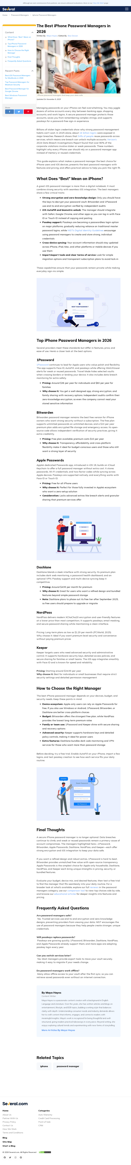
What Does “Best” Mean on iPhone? (19, 38)
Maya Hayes (52, 36)
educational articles (65, 893)
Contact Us (8, 1125)
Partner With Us (10, 1118)
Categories (44, 1110)
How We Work (10, 1129)
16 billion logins (88, 132)
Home (5, 15)
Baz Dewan (73, 36)
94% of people (86, 136)
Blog (5, 1137)
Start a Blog (9, 1146)
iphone (44, 1066)
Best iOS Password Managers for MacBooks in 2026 (17, 76)
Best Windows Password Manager (16, 96)
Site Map (7, 1141)
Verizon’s (112, 139)
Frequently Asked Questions (19, 61)
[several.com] (9, 8)
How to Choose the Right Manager (18, 51)
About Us (7, 1114)
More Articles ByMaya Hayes (58, 1030)
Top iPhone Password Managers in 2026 (17, 45)
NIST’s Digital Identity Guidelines (86, 230)
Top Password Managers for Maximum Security (17, 83)
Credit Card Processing (49, 1118)
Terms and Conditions (13, 1132)
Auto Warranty (45, 1114)
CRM (40, 1125)
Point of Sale (44, 1122)
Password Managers (20, 15)
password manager (68, 1066)
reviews (94, 887)
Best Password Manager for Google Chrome (17, 90)
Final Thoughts (14, 57)
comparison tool (76, 890)
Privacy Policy (9, 1122)
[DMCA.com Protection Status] (44, 1152)
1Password (43, 364)
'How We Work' (98, 3)
